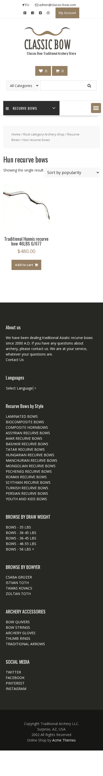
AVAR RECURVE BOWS (24, 438)
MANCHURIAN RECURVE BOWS (31, 460)
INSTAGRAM (16, 688)
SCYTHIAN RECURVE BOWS (28, 482)
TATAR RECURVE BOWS (25, 449)
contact (37, 348)
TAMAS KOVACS (19, 588)
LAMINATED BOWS (22, 416)
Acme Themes (64, 740)
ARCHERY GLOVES (21, 632)
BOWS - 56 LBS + (20, 549)
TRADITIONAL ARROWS (25, 644)
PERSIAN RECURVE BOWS (27, 493)
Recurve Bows (25, 108)
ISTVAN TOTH (17, 582)
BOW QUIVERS (18, 622)
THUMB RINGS (18, 638)
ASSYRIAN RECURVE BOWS (28, 432)
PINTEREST (15, 683)
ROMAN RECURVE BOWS (26, 476)
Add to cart (24, 264)
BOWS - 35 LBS (18, 527)
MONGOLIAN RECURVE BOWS (31, 466)
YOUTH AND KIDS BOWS (26, 498)
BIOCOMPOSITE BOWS (25, 422)
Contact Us (15, 359)
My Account (67, 12)
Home (16, 134)
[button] (96, 108)
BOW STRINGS (18, 627)
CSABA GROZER (19, 577)
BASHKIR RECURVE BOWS (27, 444)
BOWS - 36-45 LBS (21, 532)
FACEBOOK (15, 677)
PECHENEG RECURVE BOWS (29, 471)
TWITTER (13, 672)
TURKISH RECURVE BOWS (27, 488)
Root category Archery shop (43, 134)
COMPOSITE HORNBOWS (27, 427)
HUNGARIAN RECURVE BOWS (30, 454)
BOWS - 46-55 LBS (21, 543)
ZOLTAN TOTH (18, 593)
